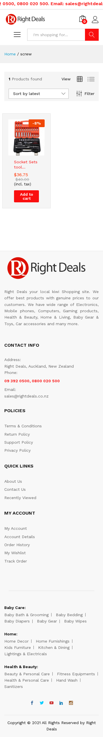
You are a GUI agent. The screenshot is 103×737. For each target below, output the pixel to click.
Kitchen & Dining (54, 647)
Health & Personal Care (26, 680)
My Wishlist (15, 552)
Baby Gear (47, 621)
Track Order (15, 561)
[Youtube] (51, 703)
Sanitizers (13, 686)
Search (92, 35)
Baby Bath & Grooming (26, 614)
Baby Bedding (69, 614)
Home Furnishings (53, 641)
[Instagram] (71, 703)
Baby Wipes (75, 621)
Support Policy (18, 442)
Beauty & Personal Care (27, 674)
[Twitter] (42, 703)
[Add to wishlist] (32, 152)
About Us (13, 481)
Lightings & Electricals (25, 653)
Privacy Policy (17, 450)
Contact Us (15, 489)
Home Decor (16, 641)
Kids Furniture (17, 647)
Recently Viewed (20, 497)
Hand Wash (67, 680)
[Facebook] (32, 703)
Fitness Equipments (76, 674)
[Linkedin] (61, 703)
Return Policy (17, 434)
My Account (15, 528)
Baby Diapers (17, 621)
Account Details (19, 536)
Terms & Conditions (23, 426)
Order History (17, 544)
